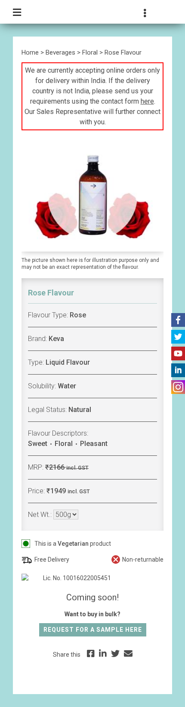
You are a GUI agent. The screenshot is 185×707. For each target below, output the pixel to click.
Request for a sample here (92, 629)
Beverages (60, 52)
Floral (90, 52)
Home (30, 52)
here (147, 101)
